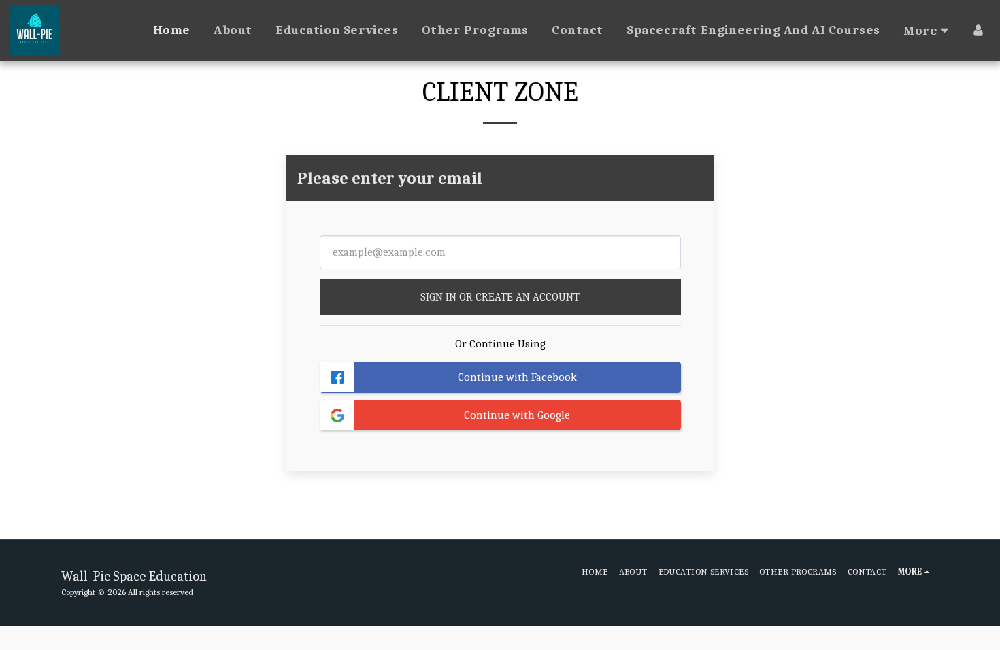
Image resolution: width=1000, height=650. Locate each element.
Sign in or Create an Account (500, 296)
